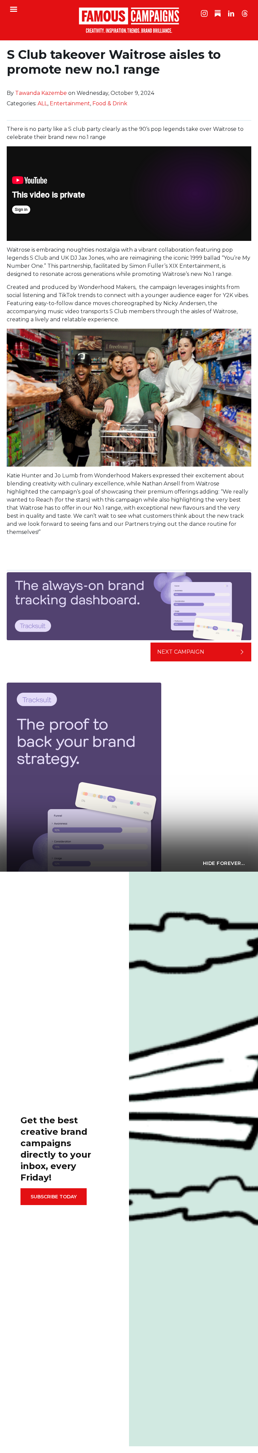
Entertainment (70, 103)
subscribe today (54, 1197)
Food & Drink (109, 103)
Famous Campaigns (129, 20)
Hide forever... (224, 863)
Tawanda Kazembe (41, 93)
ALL (42, 103)
